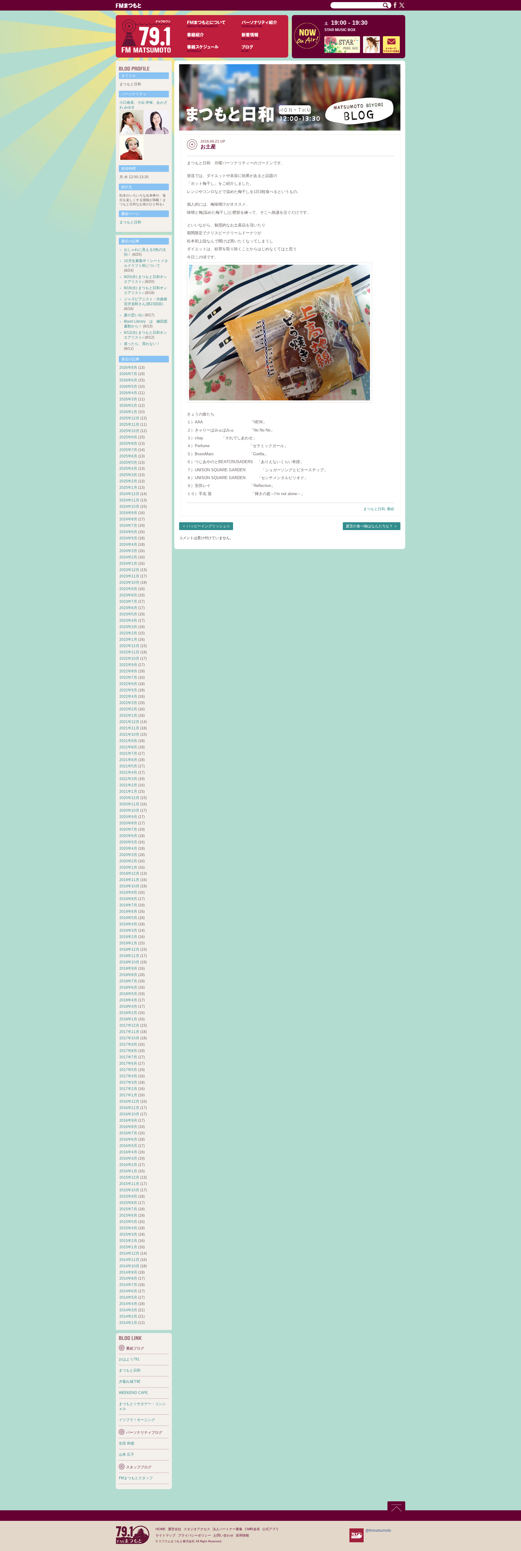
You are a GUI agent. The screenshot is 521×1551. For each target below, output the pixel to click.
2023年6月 (128, 608)
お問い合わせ (223, 1535)
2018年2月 (128, 1013)
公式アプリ (270, 1529)
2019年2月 (128, 937)
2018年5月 (128, 994)
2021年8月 (128, 747)
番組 (390, 509)
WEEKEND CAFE (133, 1393)
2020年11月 (129, 804)
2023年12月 (129, 570)
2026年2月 (128, 405)
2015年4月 (128, 1228)
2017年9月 (128, 1044)
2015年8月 (128, 1203)
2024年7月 (128, 525)
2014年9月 (128, 1272)
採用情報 (242, 1535)
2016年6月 (128, 1139)
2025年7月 (128, 450)
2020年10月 (129, 810)
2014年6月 (128, 1291)
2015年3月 (128, 1234)
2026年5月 (128, 386)
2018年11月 (129, 956)
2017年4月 (128, 1076)
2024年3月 (128, 551)
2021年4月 (128, 772)
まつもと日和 (374, 509)
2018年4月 (128, 1000)
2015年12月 (129, 1177)
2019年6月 (128, 911)
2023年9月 (128, 589)
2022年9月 (128, 665)
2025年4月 (128, 468)
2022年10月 (129, 658)
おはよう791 (129, 1359)
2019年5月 (128, 918)
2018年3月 (128, 1006)
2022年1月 (128, 715)
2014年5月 (128, 1297)
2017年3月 (128, 1082)
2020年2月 (128, 861)
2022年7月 (128, 677)
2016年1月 (128, 1171)
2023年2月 (128, 633)
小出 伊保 (145, 102)
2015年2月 (128, 1241)
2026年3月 (128, 399)
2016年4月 (128, 1152)
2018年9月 (128, 968)
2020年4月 (128, 848)
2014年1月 (128, 1323)
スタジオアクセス (197, 1529)
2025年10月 (129, 431)
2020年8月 (128, 823)
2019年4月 (128, 924)
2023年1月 (128, 639)
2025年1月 (128, 487)
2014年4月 (128, 1304)
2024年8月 (128, 519)
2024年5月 (128, 538)
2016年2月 (128, 1165)
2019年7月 (128, 905)
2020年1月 (128, 867)
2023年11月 (129, 576)
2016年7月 (128, 1133)
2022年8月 (128, 671)
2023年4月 (128, 620)
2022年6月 (128, 684)
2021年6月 (128, 760)
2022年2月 (128, 709)
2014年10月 (129, 1266)
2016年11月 (129, 1108)
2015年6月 (128, 1215)
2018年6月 (128, 987)
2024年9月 (128, 513)
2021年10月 (129, 734)
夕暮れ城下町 (130, 1381)
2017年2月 (128, 1089)
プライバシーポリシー (194, 1535)
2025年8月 (128, 443)
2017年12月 (129, 1025)
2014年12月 (129, 1253)
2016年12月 (129, 1101)
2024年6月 (128, 532)
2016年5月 (128, 1146)
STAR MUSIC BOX (339, 30)
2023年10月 (129, 582)
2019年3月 (128, 930)
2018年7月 (128, 981)
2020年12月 (129, 798)
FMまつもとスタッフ (136, 1478)
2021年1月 (128, 791)
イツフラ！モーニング (137, 1420)
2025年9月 (128, 437)
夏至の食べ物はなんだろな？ (369, 526)
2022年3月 (128, 703)
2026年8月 (128, 367)
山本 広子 (126, 1454)
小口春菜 (126, 102)
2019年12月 (129, 873)
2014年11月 (129, 1260)
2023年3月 (128, 627)
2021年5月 (128, 766)
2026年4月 (128, 393)
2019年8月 (128, 899)
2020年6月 (128, 836)
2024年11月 (129, 500)
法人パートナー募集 (227, 1529)
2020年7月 (128, 829)
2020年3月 (128, 855)
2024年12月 (129, 494)
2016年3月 (128, 1158)
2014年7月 (128, 1285)
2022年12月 (129, 646)
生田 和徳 (126, 1443)
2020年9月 (128, 817)
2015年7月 (128, 1209)
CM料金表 (252, 1529)
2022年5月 (128, 690)
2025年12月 (129, 418)
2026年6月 (128, 380)
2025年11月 (129, 424)
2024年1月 (128, 563)
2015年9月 (128, 1196)
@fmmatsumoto (378, 1530)
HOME (161, 1529)
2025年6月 (128, 456)
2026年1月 (128, 412)
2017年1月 (128, 1095)
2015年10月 (129, 1190)
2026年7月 (128, 374)
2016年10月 (129, 1114)
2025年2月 (128, 481)
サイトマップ (165, 1535)
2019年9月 (128, 892)
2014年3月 (128, 1310)
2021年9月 (128, 741)
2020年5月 (128, 842)
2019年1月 (128, 943)
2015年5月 (128, 1222)
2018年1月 (128, 1019)
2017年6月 (128, 1063)
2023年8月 (128, 595)
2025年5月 (128, 462)
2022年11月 (129, 652)
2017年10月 (129, 1038)
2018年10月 (129, 962)
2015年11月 (129, 1184)
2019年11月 (129, 880)
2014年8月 (128, 1278)
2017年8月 (128, 1051)
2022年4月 (128, 696)
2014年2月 (128, 1316)
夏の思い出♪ (134, 315)
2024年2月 (128, 557)
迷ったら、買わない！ (142, 344)
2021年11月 (129, 728)
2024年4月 (128, 544)
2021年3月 (128, 779)
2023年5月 (128, 614)
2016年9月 (128, 1120)
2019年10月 (129, 886)
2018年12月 (129, 949)
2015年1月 (128, 1247)
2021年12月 (129, 722)
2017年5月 (128, 1070)
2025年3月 (128, 475)
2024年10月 (129, 506)
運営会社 (174, 1529)
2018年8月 (128, 975)
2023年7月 (128, 601)
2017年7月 (128, 1057)
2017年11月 (129, 1032)
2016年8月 (128, 1127)
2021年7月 (128, 753)
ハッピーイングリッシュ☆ (208, 526)
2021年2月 (128, 785)
